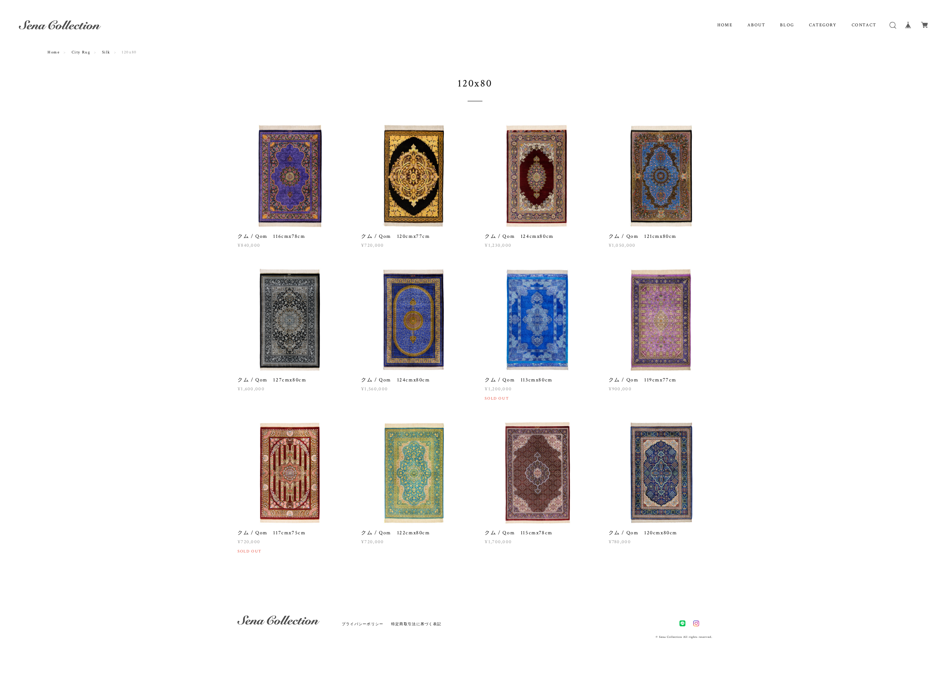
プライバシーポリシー (363, 624)
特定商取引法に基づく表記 (416, 624)
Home (54, 52)
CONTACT (864, 25)
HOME (725, 25)
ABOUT (756, 25)
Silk (106, 52)
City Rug (81, 52)
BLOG (787, 25)
